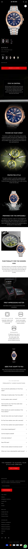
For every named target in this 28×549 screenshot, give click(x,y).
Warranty (3, 531)
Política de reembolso (5, 526)
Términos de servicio (5, 524)
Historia (2, 497)
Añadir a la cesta (14, 68)
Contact (2, 505)
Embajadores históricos (6, 499)
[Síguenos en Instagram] (5, 537)
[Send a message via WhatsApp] (25, 546)
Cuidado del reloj (4, 512)
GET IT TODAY (14, 468)
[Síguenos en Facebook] (2, 537)
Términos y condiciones (6, 522)
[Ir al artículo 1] (3, 41)
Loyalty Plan (3, 501)
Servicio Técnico (4, 514)
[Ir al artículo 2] (7, 41)
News (2, 503)
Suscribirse (6, 490)
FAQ (2, 533)
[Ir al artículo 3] (11, 42)
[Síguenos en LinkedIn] (8, 537)
